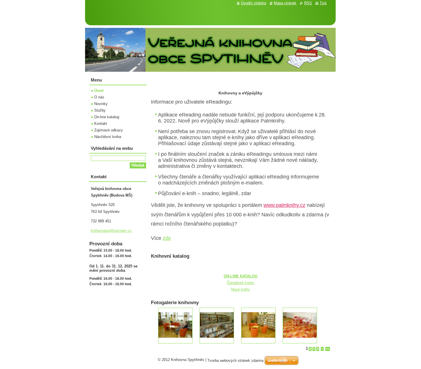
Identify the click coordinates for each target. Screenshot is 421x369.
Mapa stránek (285, 3)
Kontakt (100, 123)
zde (167, 238)
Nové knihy (240, 289)
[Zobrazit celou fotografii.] (175, 325)
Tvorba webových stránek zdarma (235, 360)
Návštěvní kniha (107, 137)
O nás (99, 97)
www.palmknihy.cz (284, 205)
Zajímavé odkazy (108, 130)
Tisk (323, 3)
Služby (100, 110)
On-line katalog (106, 117)
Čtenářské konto (240, 283)
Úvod (98, 90)
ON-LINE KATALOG (240, 276)
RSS (308, 3)
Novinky (101, 104)
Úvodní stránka (253, 3)
